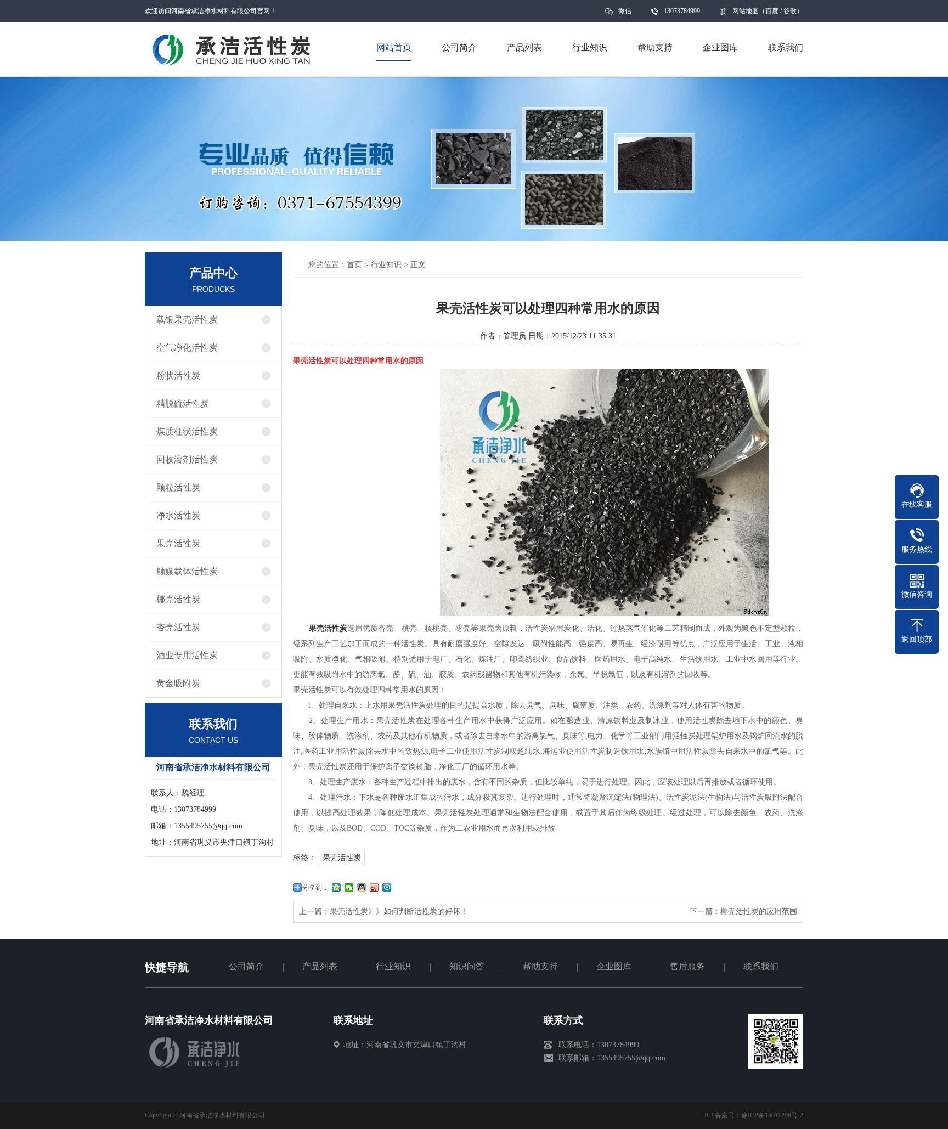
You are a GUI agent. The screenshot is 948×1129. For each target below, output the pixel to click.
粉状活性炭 (178, 375)
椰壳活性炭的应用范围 (758, 911)
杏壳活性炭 (178, 627)
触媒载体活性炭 (187, 571)
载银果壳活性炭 (187, 319)
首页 (354, 265)
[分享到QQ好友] (361, 887)
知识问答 (466, 966)
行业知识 (386, 265)
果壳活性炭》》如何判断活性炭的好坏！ (399, 911)
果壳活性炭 (178, 543)
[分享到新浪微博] (374, 887)
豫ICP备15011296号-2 (772, 1115)
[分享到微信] (349, 887)
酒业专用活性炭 (187, 655)
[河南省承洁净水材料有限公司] (195, 1066)
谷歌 (790, 11)
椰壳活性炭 (178, 599)
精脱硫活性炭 (182, 403)
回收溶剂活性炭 (187, 459)
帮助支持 (540, 966)
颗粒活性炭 (178, 487)
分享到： (315, 887)
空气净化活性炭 (187, 347)
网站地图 (745, 11)
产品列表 (319, 966)
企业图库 (613, 966)
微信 (624, 11)
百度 (771, 11)
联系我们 (760, 966)
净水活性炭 (178, 515)
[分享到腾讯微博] (387, 887)
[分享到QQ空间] (336, 887)
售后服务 (687, 966)
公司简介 (246, 966)
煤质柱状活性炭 (187, 431)
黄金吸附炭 (178, 683)
